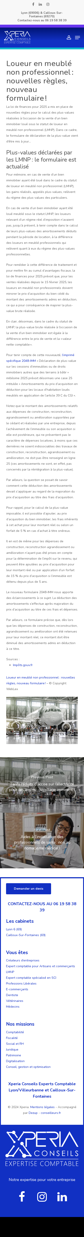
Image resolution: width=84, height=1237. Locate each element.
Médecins (12, 1007)
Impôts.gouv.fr (23, 665)
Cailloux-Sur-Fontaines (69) (25, 935)
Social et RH (15, 1044)
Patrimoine (13, 1055)
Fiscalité (12, 1038)
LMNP (10, 972)
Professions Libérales (21, 983)
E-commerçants (17, 989)
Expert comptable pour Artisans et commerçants (40, 966)
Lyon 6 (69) (14, 929)
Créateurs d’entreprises (22, 960)
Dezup (33, 1113)
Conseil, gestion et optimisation (28, 1067)
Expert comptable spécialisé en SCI (31, 978)
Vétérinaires (14, 1001)
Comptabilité (15, 1032)
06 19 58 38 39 (56, 20)
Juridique (12, 1049)
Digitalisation (15, 1061)
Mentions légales (43, 1107)
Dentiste (12, 995)
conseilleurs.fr (51, 1113)
